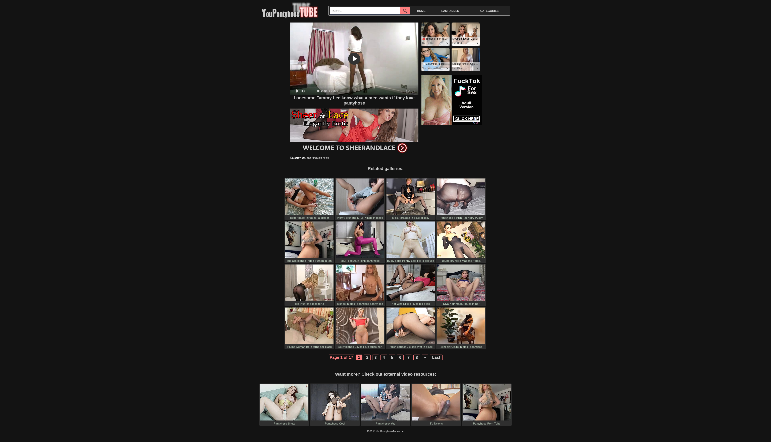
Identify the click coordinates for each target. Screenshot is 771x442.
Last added (450, 10)
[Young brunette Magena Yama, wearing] (461, 257)
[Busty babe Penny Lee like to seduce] (410, 257)
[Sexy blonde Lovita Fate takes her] (360, 343)
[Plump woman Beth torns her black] (309, 343)
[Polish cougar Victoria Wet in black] (410, 343)
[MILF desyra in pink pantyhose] (360, 257)
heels (326, 157)
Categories (489, 10)
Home (421, 10)
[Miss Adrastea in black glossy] (410, 214)
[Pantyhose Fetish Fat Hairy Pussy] (461, 214)
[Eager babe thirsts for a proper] (309, 214)
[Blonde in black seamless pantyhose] (360, 300)
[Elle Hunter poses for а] (309, 300)
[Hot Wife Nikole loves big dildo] (410, 300)
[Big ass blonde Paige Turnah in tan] (309, 257)
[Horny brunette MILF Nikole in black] (360, 214)
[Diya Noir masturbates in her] (461, 300)
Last (436, 357)
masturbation (314, 157)
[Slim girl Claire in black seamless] (461, 343)
